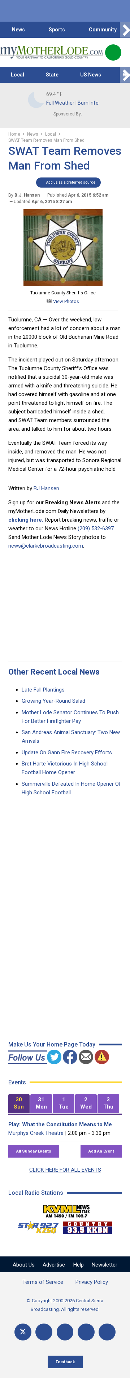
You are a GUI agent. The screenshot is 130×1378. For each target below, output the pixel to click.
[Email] (86, 1332)
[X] (22, 1332)
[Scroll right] (125, 30)
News (18, 29)
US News (90, 75)
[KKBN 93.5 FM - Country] (87, 1225)
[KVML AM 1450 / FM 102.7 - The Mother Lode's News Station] (66, 1209)
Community (103, 29)
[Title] (107, 1332)
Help (78, 1264)
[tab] (19, 1104)
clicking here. (25, 520)
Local (17, 75)
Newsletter (104, 1264)
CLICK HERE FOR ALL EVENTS (65, 1170)
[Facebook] (43, 1332)
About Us (24, 1264)
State (52, 75)
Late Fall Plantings (43, 689)
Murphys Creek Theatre (36, 1133)
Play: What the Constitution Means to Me (60, 1124)
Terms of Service (42, 1282)
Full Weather (60, 103)
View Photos (65, 301)
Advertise (54, 1264)
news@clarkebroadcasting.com (45, 546)
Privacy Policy (91, 1282)
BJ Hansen (46, 488)
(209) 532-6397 (96, 528)
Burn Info (88, 103)
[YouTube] (65, 1332)
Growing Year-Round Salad (53, 701)
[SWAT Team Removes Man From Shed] (63, 284)
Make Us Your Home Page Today (51, 1044)
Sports (57, 29)
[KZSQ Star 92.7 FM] (35, 1225)
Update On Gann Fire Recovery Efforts (67, 752)
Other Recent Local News (54, 671)
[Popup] (113, 52)
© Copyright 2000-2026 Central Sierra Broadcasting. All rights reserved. (65, 1305)
